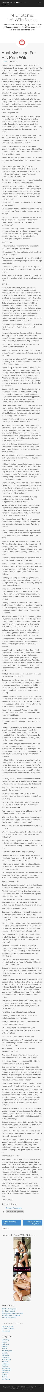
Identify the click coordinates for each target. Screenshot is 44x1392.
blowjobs (4, 1346)
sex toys (4, 1374)
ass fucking (5, 1340)
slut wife (4, 1377)
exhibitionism (6, 1357)
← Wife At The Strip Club (9, 1223)
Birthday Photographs (9, 1309)
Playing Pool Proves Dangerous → (34, 1223)
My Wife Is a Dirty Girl (9, 1317)
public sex (5, 1372)
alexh (5, 61)
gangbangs (5, 1364)
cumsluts (5, 1353)
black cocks (5, 1344)
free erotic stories (7, 1326)
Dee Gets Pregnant (8, 1311)
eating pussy (6, 1355)
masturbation (6, 1370)
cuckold (4, 1348)
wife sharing (6, 1379)
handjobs (5, 1366)
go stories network (8, 1328)
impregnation (6, 1368)
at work (4, 1342)
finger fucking (6, 1359)
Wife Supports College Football (12, 1313)
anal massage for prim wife (15, 1212)
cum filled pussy (7, 1350)
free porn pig (6, 1331)
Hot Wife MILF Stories (14, 3)
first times (5, 1361)
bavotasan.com (28, 1389)
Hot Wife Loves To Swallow (11, 1315)
